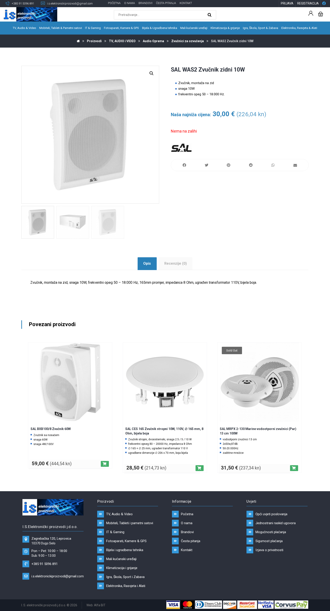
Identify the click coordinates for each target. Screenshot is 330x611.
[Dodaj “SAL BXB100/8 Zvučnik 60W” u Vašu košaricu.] (105, 464)
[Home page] (78, 41)
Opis (147, 263)
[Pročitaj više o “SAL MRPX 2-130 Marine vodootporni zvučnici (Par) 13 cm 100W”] (294, 468)
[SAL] (181, 147)
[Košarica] (320, 13)
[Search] (210, 15)
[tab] (147, 263)
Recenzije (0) (175, 263)
